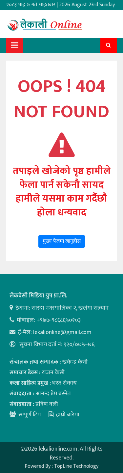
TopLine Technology (76, 466)
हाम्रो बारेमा (67, 415)
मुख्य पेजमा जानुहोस (62, 241)
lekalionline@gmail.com (62, 332)
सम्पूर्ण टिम (29, 415)
